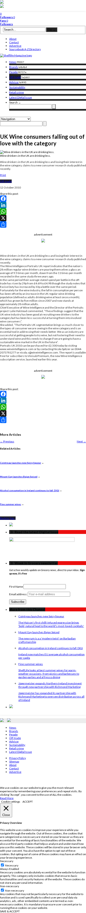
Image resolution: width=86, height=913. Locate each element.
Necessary (11, 865)
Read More (7, 798)
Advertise (15, 45)
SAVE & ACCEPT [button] (10, 911)
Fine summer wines (10, 504)
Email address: (18, 594)
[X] (43, 218)
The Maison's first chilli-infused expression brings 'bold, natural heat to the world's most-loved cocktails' (51, 624)
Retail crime (16, 92)
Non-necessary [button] (9, 886)
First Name (16, 586)
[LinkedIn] (43, 205)
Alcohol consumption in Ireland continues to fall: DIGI (29, 490)
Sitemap (14, 761)
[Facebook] (43, 198)
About (13, 39)
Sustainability (17, 87)
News (12, 62)
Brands (13, 67)
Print (3, 175)
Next (81, 441)
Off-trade (15, 77)
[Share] (43, 224)
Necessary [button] (6, 861)
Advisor (14, 82)
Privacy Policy (17, 758)
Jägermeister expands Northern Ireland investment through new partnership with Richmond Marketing (50, 685)
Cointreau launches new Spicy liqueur (20, 462)
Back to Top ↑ (8, 518)
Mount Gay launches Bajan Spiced (18, 476)
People (13, 72)
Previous (7, 441)
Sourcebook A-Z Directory (25, 49)
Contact (14, 42)
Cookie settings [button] (10, 801)
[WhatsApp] (43, 211)
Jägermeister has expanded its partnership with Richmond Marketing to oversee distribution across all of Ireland (51, 696)
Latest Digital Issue (20, 97)
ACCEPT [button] (27, 801)
